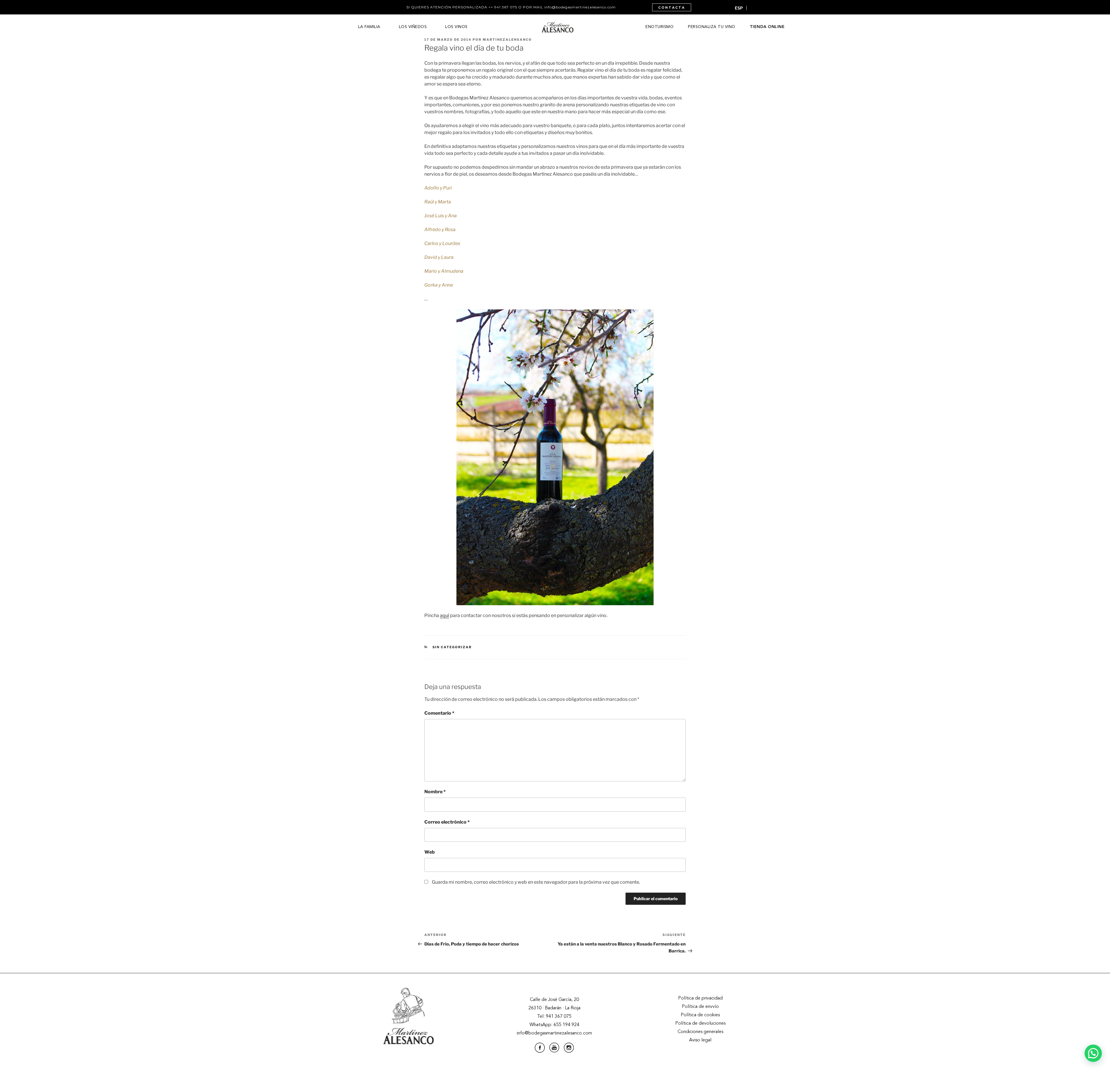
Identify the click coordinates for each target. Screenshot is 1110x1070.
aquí (444, 615)
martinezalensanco (507, 40)
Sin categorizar (452, 647)
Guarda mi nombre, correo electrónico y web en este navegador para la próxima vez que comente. (536, 882)
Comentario (439, 713)
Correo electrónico (447, 822)
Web (429, 852)
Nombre (435, 791)
